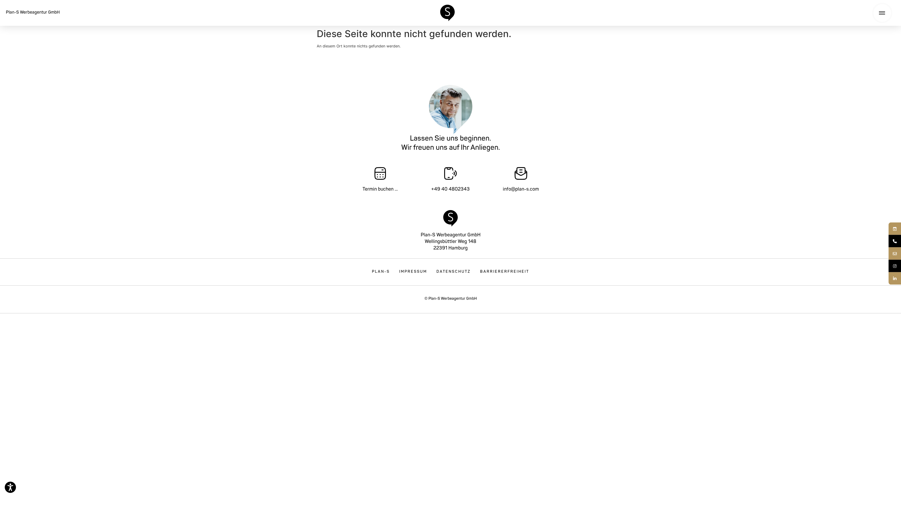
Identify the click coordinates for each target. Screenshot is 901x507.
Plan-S (381, 272)
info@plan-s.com (521, 189)
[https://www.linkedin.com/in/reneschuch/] (895, 278)
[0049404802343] (895, 241)
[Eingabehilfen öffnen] (10, 487)
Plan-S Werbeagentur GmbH (33, 13)
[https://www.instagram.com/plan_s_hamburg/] (895, 266)
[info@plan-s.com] (895, 253)
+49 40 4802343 (450, 189)
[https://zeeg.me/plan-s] (895, 229)
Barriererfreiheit (504, 272)
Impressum (413, 272)
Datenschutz (453, 272)
